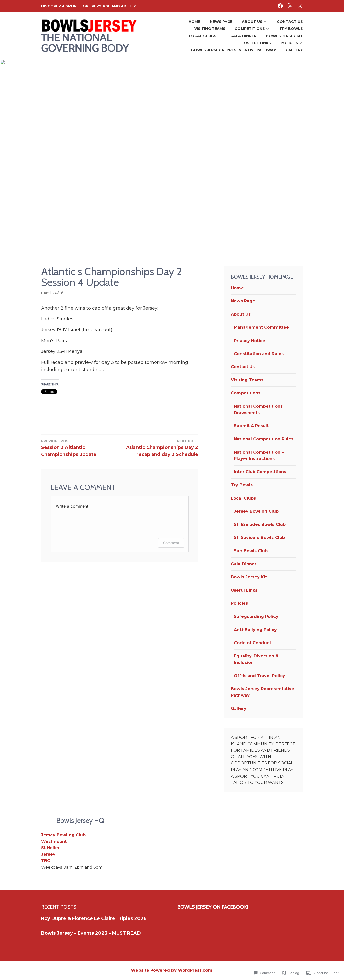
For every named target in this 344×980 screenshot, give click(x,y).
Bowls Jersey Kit (284, 36)
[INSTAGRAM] (300, 5)
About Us (252, 21)
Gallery (294, 50)
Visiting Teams (209, 28)
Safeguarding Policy (256, 616)
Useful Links (257, 43)
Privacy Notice (249, 340)
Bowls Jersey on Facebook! (212, 907)
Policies (289, 43)
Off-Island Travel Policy (259, 675)
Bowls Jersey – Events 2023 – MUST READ (91, 933)
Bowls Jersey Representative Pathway (233, 50)
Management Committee (261, 327)
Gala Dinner (243, 36)
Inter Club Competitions (260, 471)
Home (194, 21)
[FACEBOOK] (280, 5)
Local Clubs (202, 36)
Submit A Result (251, 425)
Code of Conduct (252, 642)
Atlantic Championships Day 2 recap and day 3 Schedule (162, 448)
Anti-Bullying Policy (255, 629)
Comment (171, 543)
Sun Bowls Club (251, 550)
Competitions (250, 28)
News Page (221, 21)
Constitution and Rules (259, 353)
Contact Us (290, 21)
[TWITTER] (290, 5)
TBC (45, 860)
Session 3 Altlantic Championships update (68, 448)
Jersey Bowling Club (256, 511)
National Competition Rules (263, 439)
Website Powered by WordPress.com (171, 970)
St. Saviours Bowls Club (259, 537)
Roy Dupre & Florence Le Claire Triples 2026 (94, 918)
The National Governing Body (85, 42)
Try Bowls (291, 28)
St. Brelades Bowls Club (260, 524)
